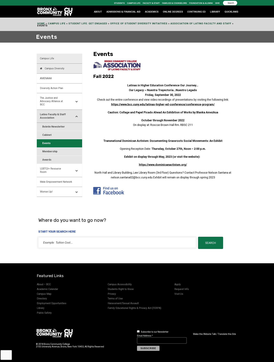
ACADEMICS (151, 11)
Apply (177, 284)
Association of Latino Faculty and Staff (200, 23)
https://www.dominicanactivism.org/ (163, 164)
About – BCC (44, 284)
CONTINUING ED (196, 11)
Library (40, 308)
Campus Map (44, 293)
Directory (42, 298)
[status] (117, 242)
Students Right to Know (121, 289)
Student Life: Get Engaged (87, 23)
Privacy (112, 293)
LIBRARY (215, 11)
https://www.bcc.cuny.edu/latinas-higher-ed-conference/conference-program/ (163, 104)
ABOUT (98, 11)
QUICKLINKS (231, 11)
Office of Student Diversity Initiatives (138, 23)
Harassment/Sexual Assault (123, 303)
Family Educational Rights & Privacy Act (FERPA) (134, 308)
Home (41, 23)
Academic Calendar (47, 289)
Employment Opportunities (51, 303)
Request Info (181, 289)
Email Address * (145, 335)
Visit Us (178, 293)
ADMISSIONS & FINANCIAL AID (123, 11)
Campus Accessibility (120, 284)
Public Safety (44, 312)
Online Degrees (173, 11)
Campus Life (56, 23)
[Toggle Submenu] (76, 101)
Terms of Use (115, 298)
